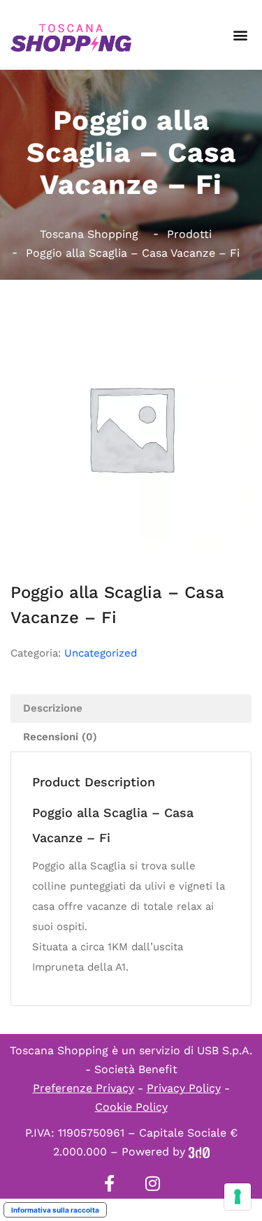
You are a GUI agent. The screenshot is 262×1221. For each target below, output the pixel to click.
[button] (240, 35)
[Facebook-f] (109, 1183)
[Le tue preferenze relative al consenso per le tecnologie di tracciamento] (237, 1196)
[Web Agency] (199, 1151)
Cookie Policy (131, 1107)
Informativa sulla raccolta (55, 1210)
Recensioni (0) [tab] (60, 737)
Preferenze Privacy (83, 1088)
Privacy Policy (184, 1088)
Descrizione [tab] (52, 708)
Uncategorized (100, 653)
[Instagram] (153, 1183)
